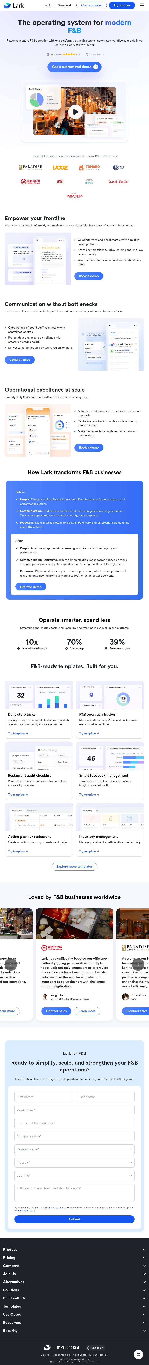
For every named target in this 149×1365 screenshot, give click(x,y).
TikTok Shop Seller (61, 1354)
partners (60, 1207)
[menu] (74, 1290)
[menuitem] (74, 1249)
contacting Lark (26, 1210)
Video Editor (79, 1354)
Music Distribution (98, 1354)
